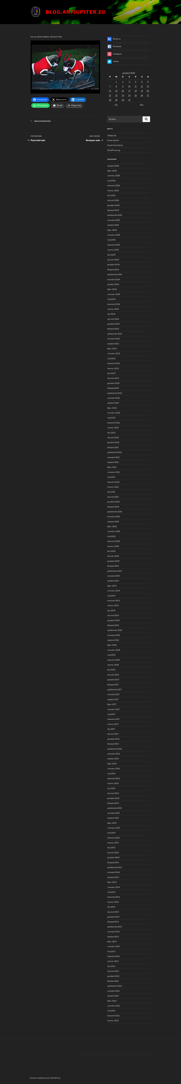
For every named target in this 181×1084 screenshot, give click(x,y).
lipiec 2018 (112, 645)
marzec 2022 (113, 427)
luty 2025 (111, 255)
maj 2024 (111, 299)
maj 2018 (111, 655)
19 (142, 91)
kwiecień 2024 (113, 304)
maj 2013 (111, 951)
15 (116, 91)
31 (129, 100)
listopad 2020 (113, 507)
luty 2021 (111, 492)
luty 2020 (111, 551)
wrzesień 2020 (113, 516)
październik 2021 (114, 452)
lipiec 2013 (112, 941)
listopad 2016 (113, 744)
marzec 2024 (113, 309)
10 (129, 86)
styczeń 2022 (113, 437)
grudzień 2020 (113, 502)
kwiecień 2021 (113, 482)
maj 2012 (111, 1010)
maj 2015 (111, 833)
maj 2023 (111, 358)
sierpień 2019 (113, 581)
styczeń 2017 (113, 734)
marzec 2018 (113, 665)
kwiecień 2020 (113, 541)
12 (142, 86)
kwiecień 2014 (113, 897)
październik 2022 (114, 393)
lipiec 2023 (112, 348)
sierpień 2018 (113, 640)
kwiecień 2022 (113, 423)
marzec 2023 (113, 368)
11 (136, 86)
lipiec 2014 (112, 882)
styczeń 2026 (113, 200)
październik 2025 (114, 215)
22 (116, 95)
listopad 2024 (113, 269)
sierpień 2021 (113, 462)
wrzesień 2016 (113, 754)
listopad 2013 (113, 922)
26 (142, 95)
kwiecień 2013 (113, 956)
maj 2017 (111, 714)
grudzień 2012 (113, 976)
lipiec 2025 (112, 230)
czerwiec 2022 (113, 413)
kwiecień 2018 (113, 660)
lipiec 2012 (111, 1001)
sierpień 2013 (113, 936)
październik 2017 (114, 689)
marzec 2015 (113, 843)
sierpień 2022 (113, 403)
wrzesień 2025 (113, 220)
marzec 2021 (113, 487)
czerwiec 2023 (113, 353)
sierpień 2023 (113, 344)
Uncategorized (42, 121)
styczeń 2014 (113, 912)
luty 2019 (111, 610)
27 (148, 95)
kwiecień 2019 (113, 600)
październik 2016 (114, 749)
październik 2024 (114, 274)
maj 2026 (111, 180)
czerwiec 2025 (113, 235)
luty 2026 (111, 195)
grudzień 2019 (113, 561)
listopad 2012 (113, 981)
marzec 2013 (113, 961)
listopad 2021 (113, 447)
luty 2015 (111, 847)
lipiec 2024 (112, 289)
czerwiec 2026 (113, 175)
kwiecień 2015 (113, 838)
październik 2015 (114, 808)
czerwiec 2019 (113, 591)
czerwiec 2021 (113, 472)
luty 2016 (111, 788)
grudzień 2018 (113, 620)
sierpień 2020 (113, 521)
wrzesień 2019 (113, 576)
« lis (115, 104)
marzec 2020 (113, 546)
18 (136, 91)
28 (110, 100)
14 (110, 91)
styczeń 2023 (113, 378)
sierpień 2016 (113, 758)
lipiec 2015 (112, 823)
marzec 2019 (113, 605)
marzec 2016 (113, 783)
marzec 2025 (113, 250)
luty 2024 (111, 314)
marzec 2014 (113, 902)
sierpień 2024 (113, 284)
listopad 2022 (113, 388)
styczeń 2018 (113, 675)
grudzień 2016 (113, 739)
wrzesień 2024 (113, 279)
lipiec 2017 (111, 704)
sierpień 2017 (113, 699)
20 (148, 91)
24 (129, 95)
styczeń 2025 (113, 259)
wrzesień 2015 (113, 813)
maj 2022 (111, 418)
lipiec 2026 (112, 171)
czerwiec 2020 (113, 531)
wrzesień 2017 (113, 694)
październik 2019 (114, 571)
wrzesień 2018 (113, 635)
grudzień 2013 (113, 917)
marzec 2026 (113, 190)
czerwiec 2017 (113, 709)
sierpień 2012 (113, 996)
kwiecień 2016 (113, 778)
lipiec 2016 (112, 763)
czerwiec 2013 (113, 946)
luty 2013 (111, 966)
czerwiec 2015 (113, 828)
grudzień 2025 (113, 205)
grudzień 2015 (113, 798)
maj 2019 (111, 596)
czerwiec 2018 (113, 650)
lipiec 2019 (112, 586)
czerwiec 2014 (113, 887)
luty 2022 (111, 432)
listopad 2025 (113, 210)
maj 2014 (111, 892)
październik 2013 (114, 927)
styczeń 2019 (113, 615)
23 (123, 95)
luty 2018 (111, 670)
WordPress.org (113, 150)
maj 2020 (111, 536)
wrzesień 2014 (113, 872)
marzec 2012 (113, 1020)
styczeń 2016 (113, 793)
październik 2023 (114, 334)
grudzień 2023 (113, 324)
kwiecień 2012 (113, 1015)
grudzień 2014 (113, 857)
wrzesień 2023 (113, 339)
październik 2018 (114, 630)
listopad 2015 (113, 803)
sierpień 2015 (113, 818)
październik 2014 (114, 867)
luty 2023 (111, 373)
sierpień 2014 (113, 877)
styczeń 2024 (113, 319)
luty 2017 (111, 729)
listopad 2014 (113, 862)
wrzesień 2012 (113, 991)
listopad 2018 (113, 625)
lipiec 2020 (112, 526)
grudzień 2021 (113, 442)
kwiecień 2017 (113, 719)
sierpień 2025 (113, 225)
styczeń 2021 (113, 497)
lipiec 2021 (111, 467)
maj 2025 (111, 240)
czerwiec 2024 (113, 294)
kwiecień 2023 (113, 363)
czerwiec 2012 (113, 1006)
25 (135, 95)
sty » (142, 104)
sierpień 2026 (113, 166)
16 (123, 91)
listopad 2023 (113, 329)
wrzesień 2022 (113, 398)
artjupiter (56, 37)
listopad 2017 (113, 684)
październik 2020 (114, 511)
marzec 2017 (113, 724)
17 (129, 91)
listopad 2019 (113, 566)
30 (123, 100)
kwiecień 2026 (113, 185)
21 (110, 95)
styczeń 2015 (113, 852)
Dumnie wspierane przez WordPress (45, 1078)
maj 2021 (111, 477)
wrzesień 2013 (113, 931)
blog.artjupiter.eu (76, 12)
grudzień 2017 (113, 679)
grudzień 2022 (113, 383)
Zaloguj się (111, 135)
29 (116, 100)
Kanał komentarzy (115, 145)
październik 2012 (114, 986)
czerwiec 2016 (113, 768)
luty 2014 (111, 907)
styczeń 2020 (113, 556)
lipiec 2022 (112, 408)
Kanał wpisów (113, 140)
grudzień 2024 (113, 264)
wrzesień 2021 (113, 457)
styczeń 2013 (113, 971)
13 (148, 86)
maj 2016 (111, 773)
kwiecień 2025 (113, 245)
